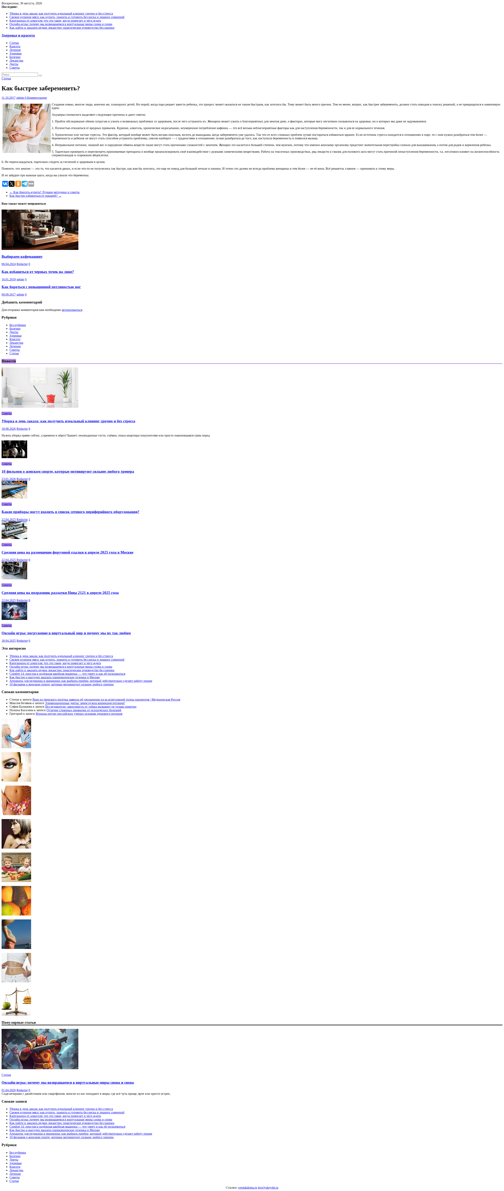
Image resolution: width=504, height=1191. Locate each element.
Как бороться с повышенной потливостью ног (41, 287)
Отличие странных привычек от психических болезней (83, 710)
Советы (14, 67)
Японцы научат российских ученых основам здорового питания (79, 713)
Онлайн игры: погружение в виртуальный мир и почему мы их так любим (66, 633)
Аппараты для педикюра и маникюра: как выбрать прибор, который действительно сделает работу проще (80, 680)
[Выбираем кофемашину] (40, 249)
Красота (14, 46)
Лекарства (16, 60)
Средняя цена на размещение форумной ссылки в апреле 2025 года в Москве (67, 552)
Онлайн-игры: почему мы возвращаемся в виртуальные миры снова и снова (60, 24)
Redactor (22, 264)
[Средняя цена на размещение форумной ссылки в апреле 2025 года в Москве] (14, 538)
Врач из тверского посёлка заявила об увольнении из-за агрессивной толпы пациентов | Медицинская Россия (106, 699)
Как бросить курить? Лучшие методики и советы (44, 192)
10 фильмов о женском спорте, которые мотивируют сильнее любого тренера (68, 471)
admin (20, 97)
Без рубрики (17, 325)
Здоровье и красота (18, 35)
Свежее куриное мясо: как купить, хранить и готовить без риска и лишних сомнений (66, 17)
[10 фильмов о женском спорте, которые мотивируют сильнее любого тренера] (14, 457)
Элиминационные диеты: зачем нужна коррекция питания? (85, 703)
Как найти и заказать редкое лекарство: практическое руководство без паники (61, 27)
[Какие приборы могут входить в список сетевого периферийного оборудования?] (14, 497)
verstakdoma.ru (247, 1187)
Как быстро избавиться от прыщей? (35, 195)
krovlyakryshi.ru (268, 1187)
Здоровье (15, 53)
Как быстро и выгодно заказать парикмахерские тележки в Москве (54, 677)
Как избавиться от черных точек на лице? (38, 272)
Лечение (15, 50)
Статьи (14, 42)
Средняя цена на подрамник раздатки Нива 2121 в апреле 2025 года (60, 593)
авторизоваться (72, 310)
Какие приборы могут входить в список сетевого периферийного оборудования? (70, 512)
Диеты (13, 64)
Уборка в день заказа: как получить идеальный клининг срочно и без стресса (61, 13)
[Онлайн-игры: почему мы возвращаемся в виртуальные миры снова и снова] (40, 1068)
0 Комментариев (36, 97)
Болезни (14, 57)
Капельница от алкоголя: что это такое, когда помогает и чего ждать (55, 20)
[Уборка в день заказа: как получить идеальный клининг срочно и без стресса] (40, 406)
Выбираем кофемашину (22, 256)
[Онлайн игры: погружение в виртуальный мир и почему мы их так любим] (14, 618)
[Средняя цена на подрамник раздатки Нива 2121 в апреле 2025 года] (14, 578)
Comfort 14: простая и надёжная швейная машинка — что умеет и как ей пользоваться (67, 673)
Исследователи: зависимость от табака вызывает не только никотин (90, 706)
